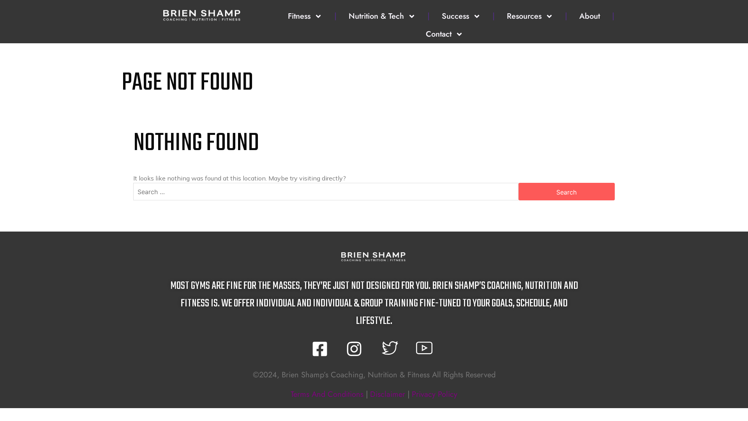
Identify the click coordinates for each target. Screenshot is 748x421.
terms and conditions (327, 394)
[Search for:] (326, 191)
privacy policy (434, 394)
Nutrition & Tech (376, 16)
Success (455, 16)
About (589, 16)
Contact (439, 34)
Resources (524, 16)
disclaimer (387, 394)
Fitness (299, 16)
